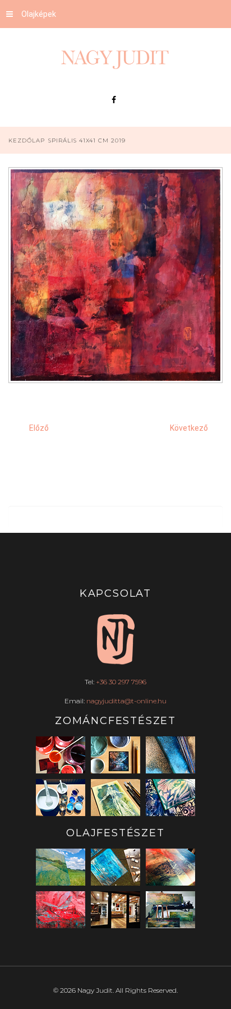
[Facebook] (114, 100)
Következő (189, 427)
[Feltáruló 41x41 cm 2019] (115, 468)
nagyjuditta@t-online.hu (126, 701)
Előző (39, 427)
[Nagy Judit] (115, 59)
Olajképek (38, 14)
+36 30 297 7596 (121, 682)
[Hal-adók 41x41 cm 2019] (115, 485)
